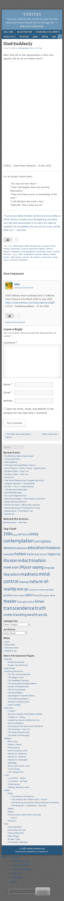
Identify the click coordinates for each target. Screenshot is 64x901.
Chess (14, 817)
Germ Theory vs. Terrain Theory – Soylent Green (25, 468)
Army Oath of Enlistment (15, 501)
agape (15, 535)
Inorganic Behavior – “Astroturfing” (20, 483)
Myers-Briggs (13, 836)
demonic (39, 254)
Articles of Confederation (18, 686)
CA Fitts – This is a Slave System (19, 486)
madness (37, 257)
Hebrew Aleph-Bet (16, 833)
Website (7, 400)
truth (5, 260)
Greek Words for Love (16, 830)
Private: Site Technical (17, 665)
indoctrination (15, 257)
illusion (6, 257)
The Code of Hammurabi (19, 732)
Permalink (24, 260)
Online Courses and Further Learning (24, 814)
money (55, 257)
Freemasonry (13, 747)
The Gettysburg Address (18, 698)
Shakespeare (14, 784)
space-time (49, 595)
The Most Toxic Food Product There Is (20, 465)
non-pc (23, 588)
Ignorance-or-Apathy (37, 248)
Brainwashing (35, 246)
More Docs (10, 36)
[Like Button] (7, 239)
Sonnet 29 (9, 477)
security (38, 595)
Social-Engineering (28, 251)
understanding (15, 614)
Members (12, 820)
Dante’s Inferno (15, 744)
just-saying (34, 567)
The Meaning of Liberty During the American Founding (35, 802)
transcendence (18, 608)
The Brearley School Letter (16, 489)
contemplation (29, 254)
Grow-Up (25, 248)
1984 (20, 254)
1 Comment (13, 260)
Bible (25, 534)
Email (7, 392)
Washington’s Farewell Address (21, 695)
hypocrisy (54, 554)
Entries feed (10, 644)
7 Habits (12, 711)
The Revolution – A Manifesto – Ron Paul (28, 805)
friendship (8, 554)
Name (7, 384)
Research (6, 251)
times (39, 601)
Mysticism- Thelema (17, 756)
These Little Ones (50, 434)
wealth (32, 614)
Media (45, 36)
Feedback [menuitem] (17, 877)
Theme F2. (44, 851)
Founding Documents (48, 32)
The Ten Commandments (19, 674)
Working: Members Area (18, 787)
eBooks (11, 808)
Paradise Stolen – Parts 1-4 (16, 474)
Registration (24, 32)
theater (10, 601)
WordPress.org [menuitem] (20, 861)
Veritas (32, 14)
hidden (53, 254)
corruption (42, 541)
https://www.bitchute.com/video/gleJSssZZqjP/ (30, 302)
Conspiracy (45, 246)
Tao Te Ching (14, 769)
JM (31, 257)
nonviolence (33, 590)
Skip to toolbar (10, 857)
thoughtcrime (25, 601)
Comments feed (11, 647)
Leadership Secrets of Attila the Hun (24, 720)
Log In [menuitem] (13, 881)
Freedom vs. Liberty (16, 717)
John (13, 48)
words (42, 614)
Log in (7, 641)
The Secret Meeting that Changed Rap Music (24, 480)
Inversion (49, 248)
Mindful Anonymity (16, 662)
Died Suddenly (11, 462)
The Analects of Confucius (22, 796)
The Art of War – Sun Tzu (19, 729)
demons (46, 254)
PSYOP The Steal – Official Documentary (22, 504)
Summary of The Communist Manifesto (25, 726)
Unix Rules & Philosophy (18, 735)
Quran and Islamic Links (19, 766)
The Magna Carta (16, 677)
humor (43, 554)
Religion (24, 36)
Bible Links (13, 741)
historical (33, 554)
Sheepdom (15, 251)
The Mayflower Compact (18, 680)
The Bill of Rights (15, 692)
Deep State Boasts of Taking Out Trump (22, 508)
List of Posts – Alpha (17, 778)
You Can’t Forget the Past (16, 495)
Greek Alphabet (15, 827)
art (20, 534)
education (36, 547)
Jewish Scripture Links (18, 750)
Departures (10, 514)
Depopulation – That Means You (19, 511)
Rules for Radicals (16, 723)
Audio (10, 793)
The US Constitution (17, 689)
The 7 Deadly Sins (16, 772)
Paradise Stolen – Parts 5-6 (17, 471)
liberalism (11, 574)
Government (15, 248)
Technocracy (41, 251)
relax (15, 595)
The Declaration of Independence (22, 683)
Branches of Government (18, 701)
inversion (25, 257)
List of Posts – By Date (17, 781)
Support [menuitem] (17, 873)
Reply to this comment (15, 322)
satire (21, 595)
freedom (52, 547)
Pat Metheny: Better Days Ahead (19, 456)
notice (42, 589)
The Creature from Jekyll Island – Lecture (29, 799)
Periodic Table (14, 839)
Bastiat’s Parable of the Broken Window (25, 714)
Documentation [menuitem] (21, 865)
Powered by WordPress (26, 851)
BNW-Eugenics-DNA (21, 246)
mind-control (47, 257)
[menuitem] (35, 891)
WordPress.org (11, 650)
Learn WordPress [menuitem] (22, 869)
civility (33, 534)
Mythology (12, 762)
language (49, 567)
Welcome (8, 32)
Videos (11, 811)
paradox (50, 589)
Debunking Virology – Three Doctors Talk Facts (25, 498)
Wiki (54, 36)
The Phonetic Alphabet (18, 842)
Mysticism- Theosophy (17, 759)
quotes (7, 595)
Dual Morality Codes (13, 492)
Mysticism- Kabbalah (17, 753)
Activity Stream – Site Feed (15, 522)
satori (29, 595)
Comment (10, 342)
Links (35, 36)
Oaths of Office (14, 705)
